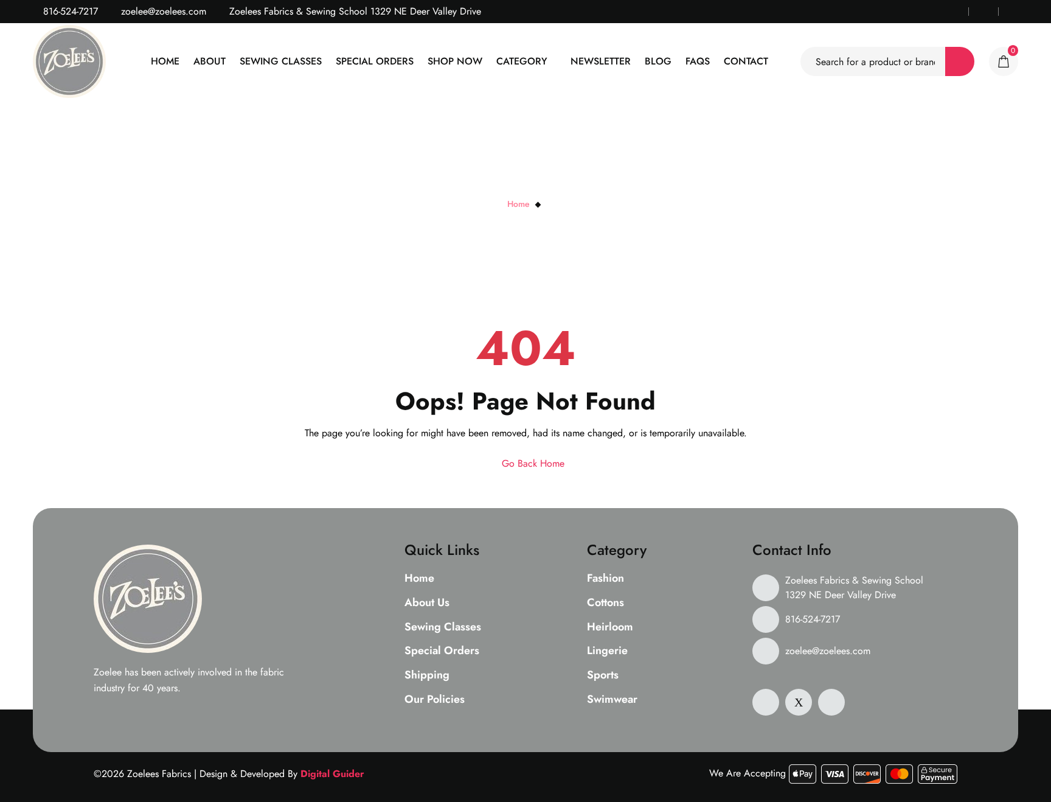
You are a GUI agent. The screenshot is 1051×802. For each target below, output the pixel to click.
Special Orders (375, 61)
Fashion (605, 578)
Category (521, 61)
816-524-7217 (69, 11)
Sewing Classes (281, 61)
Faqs (697, 61)
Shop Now (455, 61)
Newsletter (601, 61)
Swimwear (612, 699)
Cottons (605, 603)
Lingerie (607, 651)
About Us (426, 603)
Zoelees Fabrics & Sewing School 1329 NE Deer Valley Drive (854, 587)
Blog (658, 61)
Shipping (426, 675)
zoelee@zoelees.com (162, 11)
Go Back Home (531, 463)
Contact (746, 61)
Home (165, 61)
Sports (603, 675)
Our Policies (434, 699)
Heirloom (610, 627)
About (209, 61)
